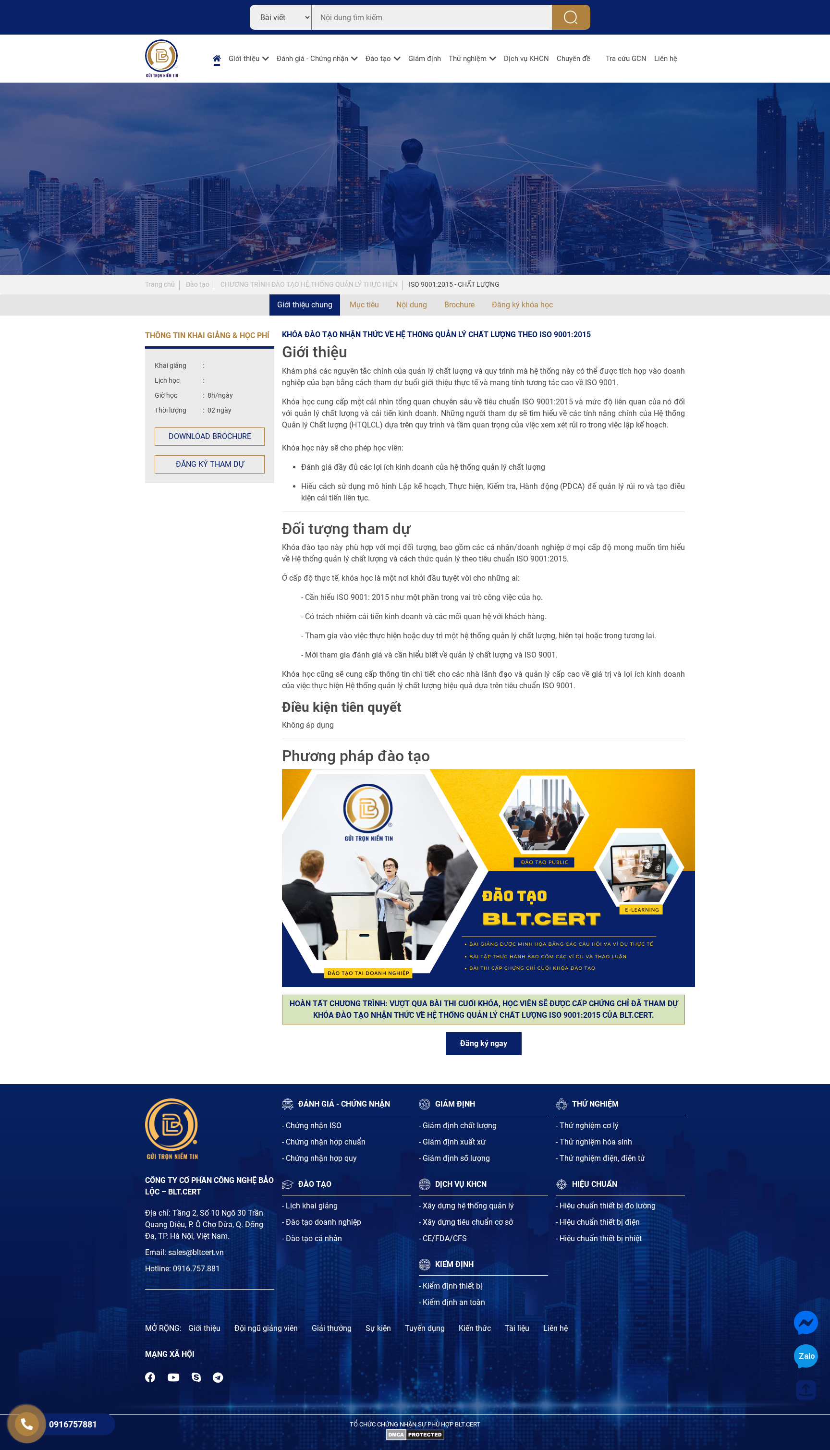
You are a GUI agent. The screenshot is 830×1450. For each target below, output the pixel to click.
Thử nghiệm (468, 58)
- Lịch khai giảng (310, 1205)
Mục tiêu (364, 304)
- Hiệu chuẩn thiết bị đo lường (606, 1205)
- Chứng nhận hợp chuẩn (324, 1141)
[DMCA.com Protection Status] (415, 1434)
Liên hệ (665, 58)
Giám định (424, 58)
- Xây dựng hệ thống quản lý (466, 1205)
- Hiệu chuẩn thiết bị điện (598, 1222)
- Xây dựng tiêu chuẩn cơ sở (466, 1222)
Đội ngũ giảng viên (266, 1328)
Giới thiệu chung (304, 304)
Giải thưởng (332, 1328)
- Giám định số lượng (454, 1158)
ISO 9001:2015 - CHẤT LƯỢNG (454, 284)
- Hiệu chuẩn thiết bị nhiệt (599, 1238)
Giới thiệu (244, 58)
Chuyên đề (573, 58)
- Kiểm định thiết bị (450, 1286)
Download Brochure (210, 436)
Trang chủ (160, 284)
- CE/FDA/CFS (443, 1238)
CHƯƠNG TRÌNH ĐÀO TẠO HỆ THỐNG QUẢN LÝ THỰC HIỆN (309, 284)
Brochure (459, 304)
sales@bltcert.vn (196, 1252)
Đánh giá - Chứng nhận (312, 58)
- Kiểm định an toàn (452, 1302)
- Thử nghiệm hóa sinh (594, 1141)
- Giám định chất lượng (458, 1125)
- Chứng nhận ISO (312, 1125)
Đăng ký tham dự (210, 464)
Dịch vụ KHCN (526, 58)
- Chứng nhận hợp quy (319, 1158)
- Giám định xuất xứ (452, 1141)
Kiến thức (475, 1328)
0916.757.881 (196, 1268)
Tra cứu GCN (626, 58)
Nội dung (411, 304)
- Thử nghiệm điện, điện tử (600, 1158)
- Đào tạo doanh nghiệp (321, 1222)
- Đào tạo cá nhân (312, 1238)
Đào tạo (378, 58)
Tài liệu (517, 1328)
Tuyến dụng (425, 1328)
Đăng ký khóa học (522, 304)
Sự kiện (378, 1328)
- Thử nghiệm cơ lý (587, 1125)
